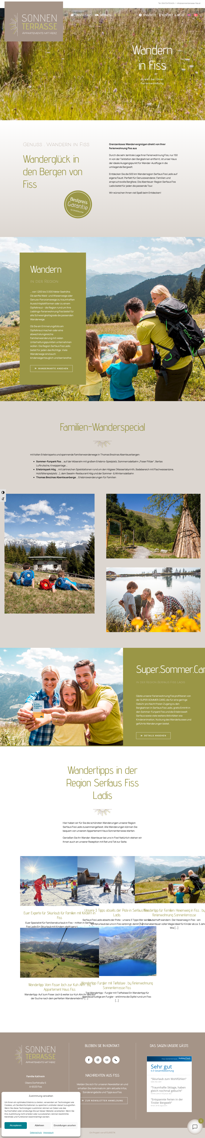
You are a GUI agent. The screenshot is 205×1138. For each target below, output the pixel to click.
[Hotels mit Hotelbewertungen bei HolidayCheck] (184, 1058)
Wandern (54, 888)
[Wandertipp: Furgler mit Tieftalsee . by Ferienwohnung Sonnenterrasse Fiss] (116, 951)
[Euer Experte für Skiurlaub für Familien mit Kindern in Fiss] (59, 881)
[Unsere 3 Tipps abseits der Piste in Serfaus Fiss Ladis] (116, 879)
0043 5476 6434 (168, 3)
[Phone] (116, 1060)
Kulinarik (50, 961)
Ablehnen (39, 1125)
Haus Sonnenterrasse (169, 1059)
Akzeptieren (15, 1125)
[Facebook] (89, 1060)
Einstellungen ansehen (65, 1125)
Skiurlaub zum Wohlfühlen (168, 1079)
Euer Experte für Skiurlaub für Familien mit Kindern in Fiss (59, 874)
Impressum (48, 1132)
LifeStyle (58, 961)
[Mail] (107, 1060)
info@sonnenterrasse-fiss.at (188, 3)
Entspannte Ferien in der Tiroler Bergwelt (167, 1101)
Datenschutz (36, 1132)
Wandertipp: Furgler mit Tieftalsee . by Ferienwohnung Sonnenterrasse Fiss (117, 942)
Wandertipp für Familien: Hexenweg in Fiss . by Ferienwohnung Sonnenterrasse (174, 869)
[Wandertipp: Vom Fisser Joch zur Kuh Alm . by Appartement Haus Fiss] (59, 953)
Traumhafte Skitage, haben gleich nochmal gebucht (168, 1089)
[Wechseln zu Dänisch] (195, 14)
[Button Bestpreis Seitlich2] (57, 191)
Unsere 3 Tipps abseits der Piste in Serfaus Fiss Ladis (117, 873)
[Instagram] (98, 1060)
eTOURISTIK (109, 1132)
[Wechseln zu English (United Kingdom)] (189, 14)
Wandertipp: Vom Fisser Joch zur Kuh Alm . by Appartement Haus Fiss (59, 944)
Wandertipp (63, 888)
